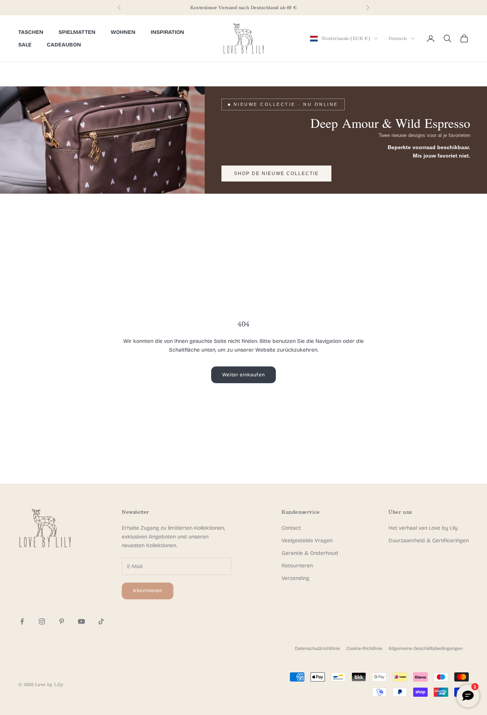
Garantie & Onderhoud (310, 553)
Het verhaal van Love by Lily (423, 528)
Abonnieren (147, 591)
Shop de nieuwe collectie (276, 173)
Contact (291, 528)
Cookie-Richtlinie (364, 648)
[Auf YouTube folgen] (81, 621)
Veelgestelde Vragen (307, 540)
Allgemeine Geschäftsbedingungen (425, 648)
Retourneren (297, 565)
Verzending (295, 578)
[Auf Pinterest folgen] (61, 621)
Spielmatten (77, 32)
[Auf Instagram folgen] (42, 621)
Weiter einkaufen (243, 375)
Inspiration (167, 32)
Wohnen (123, 32)
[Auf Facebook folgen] (22, 621)
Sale (25, 44)
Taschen (30, 32)
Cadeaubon (64, 44)
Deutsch (397, 38)
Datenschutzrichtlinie (317, 648)
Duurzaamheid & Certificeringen (428, 540)
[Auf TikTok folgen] (101, 621)
